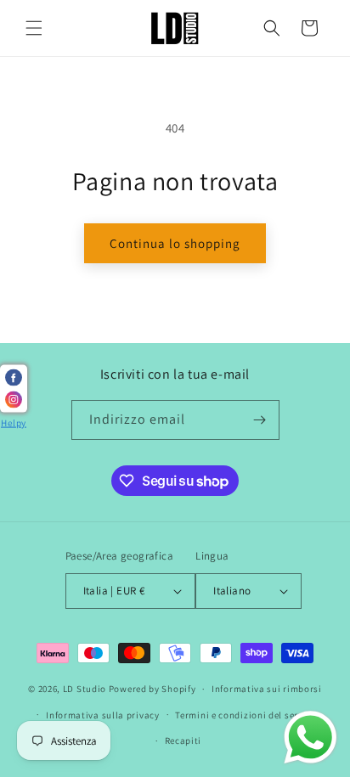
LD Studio (84, 689)
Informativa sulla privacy (103, 715)
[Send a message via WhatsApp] (310, 738)
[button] (34, 28)
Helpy (13, 423)
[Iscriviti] (260, 420)
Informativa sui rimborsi (267, 689)
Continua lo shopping (175, 243)
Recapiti (183, 740)
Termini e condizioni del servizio (247, 715)
